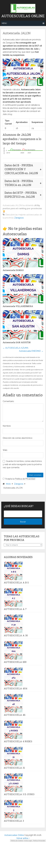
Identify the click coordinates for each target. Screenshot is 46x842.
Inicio (8, 484)
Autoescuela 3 (14, 820)
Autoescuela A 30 (16, 635)
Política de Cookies (17, 840)
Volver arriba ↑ (23, 838)
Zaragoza (19, 218)
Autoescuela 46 (14, 714)
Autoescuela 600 (15, 661)
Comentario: (8, 401)
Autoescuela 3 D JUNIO (19, 794)
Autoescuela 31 (14, 767)
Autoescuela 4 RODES (18, 741)
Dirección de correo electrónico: (18, 438)
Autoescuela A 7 (15, 609)
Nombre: (7, 426)
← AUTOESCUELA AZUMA (15, 348)
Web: (5, 450)
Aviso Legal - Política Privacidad (34, 840)
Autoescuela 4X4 (15, 688)
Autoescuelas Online (23, 16)
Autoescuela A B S (16, 582)
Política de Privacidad (25, 479)
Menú (4, 23)
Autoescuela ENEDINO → (31, 351)
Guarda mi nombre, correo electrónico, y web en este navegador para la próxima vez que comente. (22, 464)
